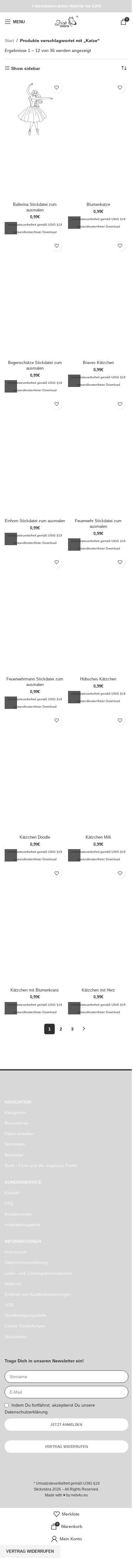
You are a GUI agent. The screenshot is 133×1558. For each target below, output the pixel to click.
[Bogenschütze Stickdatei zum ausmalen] (35, 267)
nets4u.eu (79, 1495)
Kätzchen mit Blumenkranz (35, 990)
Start (9, 40)
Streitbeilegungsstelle (25, 1315)
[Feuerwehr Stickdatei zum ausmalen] (98, 425)
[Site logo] (66, 21)
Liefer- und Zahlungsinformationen (38, 1273)
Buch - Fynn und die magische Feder (41, 1165)
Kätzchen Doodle (34, 837)
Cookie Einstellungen (25, 1325)
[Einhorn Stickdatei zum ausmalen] (35, 425)
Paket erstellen (19, 1133)
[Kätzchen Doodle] (35, 742)
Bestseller (14, 1154)
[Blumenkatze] (98, 109)
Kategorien (15, 1112)
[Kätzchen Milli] (98, 742)
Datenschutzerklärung (26, 1262)
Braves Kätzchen (98, 363)
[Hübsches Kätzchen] (98, 584)
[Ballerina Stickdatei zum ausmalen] (35, 109)
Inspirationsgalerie (23, 1224)
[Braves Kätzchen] (98, 267)
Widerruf (13, 1283)
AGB (9, 1304)
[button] (11, 228)
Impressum (16, 1251)
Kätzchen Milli (98, 837)
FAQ (9, 1203)
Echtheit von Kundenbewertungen (38, 1294)
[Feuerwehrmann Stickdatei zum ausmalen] (35, 584)
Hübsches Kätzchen (98, 679)
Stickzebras (16, 1336)
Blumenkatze (98, 204)
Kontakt (12, 1192)
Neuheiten (15, 1144)
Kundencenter (18, 1214)
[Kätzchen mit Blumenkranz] (35, 894)
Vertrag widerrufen (30, 1551)
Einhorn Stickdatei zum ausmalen (35, 521)
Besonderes (16, 1123)
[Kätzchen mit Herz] (98, 894)
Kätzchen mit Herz (98, 990)
